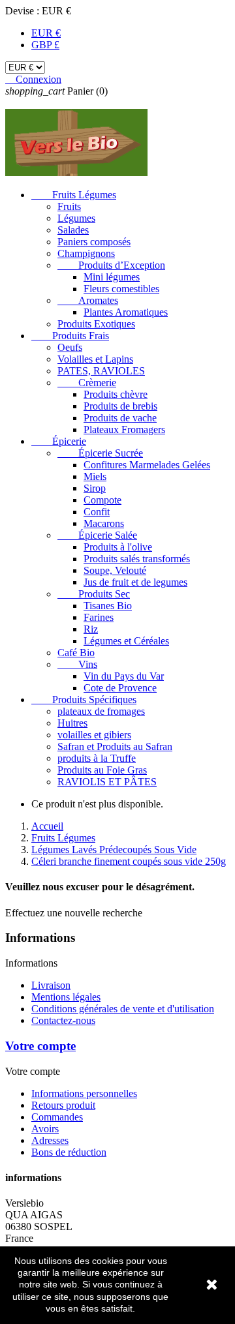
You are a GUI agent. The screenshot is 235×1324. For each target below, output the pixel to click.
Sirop (95, 488)
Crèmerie (86, 382)
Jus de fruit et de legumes (135, 582)
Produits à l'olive (118, 546)
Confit (97, 511)
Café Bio (76, 652)
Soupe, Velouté (115, 570)
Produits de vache (120, 417)
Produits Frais (70, 335)
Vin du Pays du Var (124, 676)
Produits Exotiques (96, 323)
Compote (102, 499)
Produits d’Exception (111, 265)
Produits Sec (93, 593)
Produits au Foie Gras (102, 769)
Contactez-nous (63, 1020)
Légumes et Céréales (126, 640)
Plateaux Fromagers (124, 429)
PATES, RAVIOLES (101, 370)
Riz (91, 629)
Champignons (86, 253)
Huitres (72, 723)
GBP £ (45, 44)
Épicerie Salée (97, 535)
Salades (73, 229)
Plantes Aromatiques (126, 312)
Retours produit (63, 1105)
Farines (99, 617)
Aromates (87, 300)
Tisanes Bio (108, 605)
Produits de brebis (120, 406)
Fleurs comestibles (121, 288)
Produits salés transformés (137, 558)
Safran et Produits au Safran (114, 746)
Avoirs (45, 1128)
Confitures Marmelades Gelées (147, 464)
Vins (77, 664)
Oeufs (69, 347)
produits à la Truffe (96, 758)
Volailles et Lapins (95, 359)
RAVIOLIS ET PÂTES (107, 781)
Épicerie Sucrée (100, 453)
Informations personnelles (84, 1093)
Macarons (104, 523)
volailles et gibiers (94, 734)
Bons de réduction (68, 1152)
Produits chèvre (116, 394)
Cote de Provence (120, 687)
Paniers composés (94, 241)
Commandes (57, 1116)
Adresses (50, 1140)
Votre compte (40, 1046)
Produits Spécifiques (83, 699)
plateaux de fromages (101, 711)
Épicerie (58, 441)
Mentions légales (66, 996)
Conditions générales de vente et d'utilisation (122, 1008)
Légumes (76, 218)
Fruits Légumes (73, 194)
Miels (95, 476)
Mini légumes (112, 276)
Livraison (50, 985)
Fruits (69, 206)
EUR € (46, 32)
